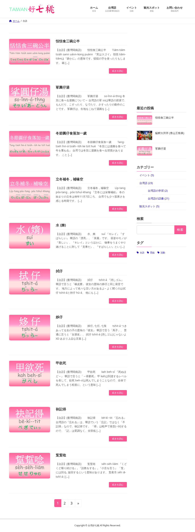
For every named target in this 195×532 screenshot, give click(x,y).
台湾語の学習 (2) (158, 190)
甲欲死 (61, 363)
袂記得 (61, 409)
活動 (162, 252)
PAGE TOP (187, 512)
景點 (152, 252)
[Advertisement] (161, 69)
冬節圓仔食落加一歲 (71, 133)
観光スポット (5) (149, 206)
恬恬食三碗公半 (68, 41)
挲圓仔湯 (63, 87)
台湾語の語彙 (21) (158, 198)
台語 (142, 252)
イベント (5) (146, 175)
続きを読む (118, 70)
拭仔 (59, 271)
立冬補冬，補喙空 (69, 179)
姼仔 (59, 317)
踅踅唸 (61, 455)
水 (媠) (61, 225)
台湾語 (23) (146, 183)
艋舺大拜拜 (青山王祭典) (169, 133)
